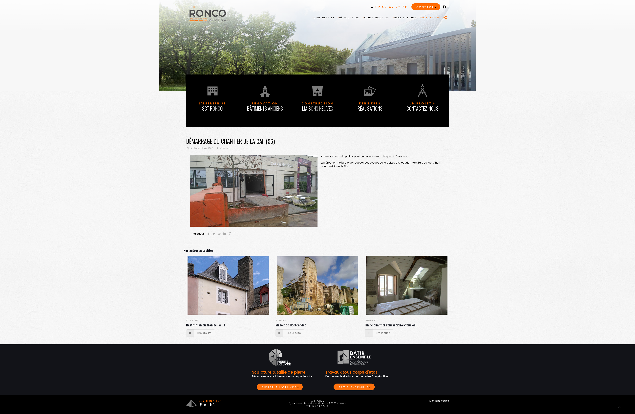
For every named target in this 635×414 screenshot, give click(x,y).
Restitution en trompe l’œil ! (205, 324)
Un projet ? (422, 106)
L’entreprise (212, 106)
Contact (425, 7)
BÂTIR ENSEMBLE (354, 387)
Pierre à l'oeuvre (279, 387)
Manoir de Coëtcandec (290, 324)
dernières (370, 106)
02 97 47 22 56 (391, 7)
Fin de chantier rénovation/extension (390, 324)
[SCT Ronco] (208, 13)
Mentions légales (439, 400)
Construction (317, 106)
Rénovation (265, 106)
